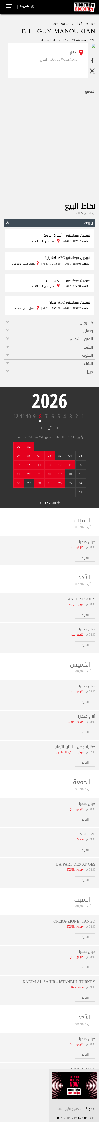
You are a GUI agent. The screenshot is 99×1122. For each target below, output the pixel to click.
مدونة (90, 1109)
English (24, 6)
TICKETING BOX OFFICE (74, 1118)
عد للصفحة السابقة (54, 40)
